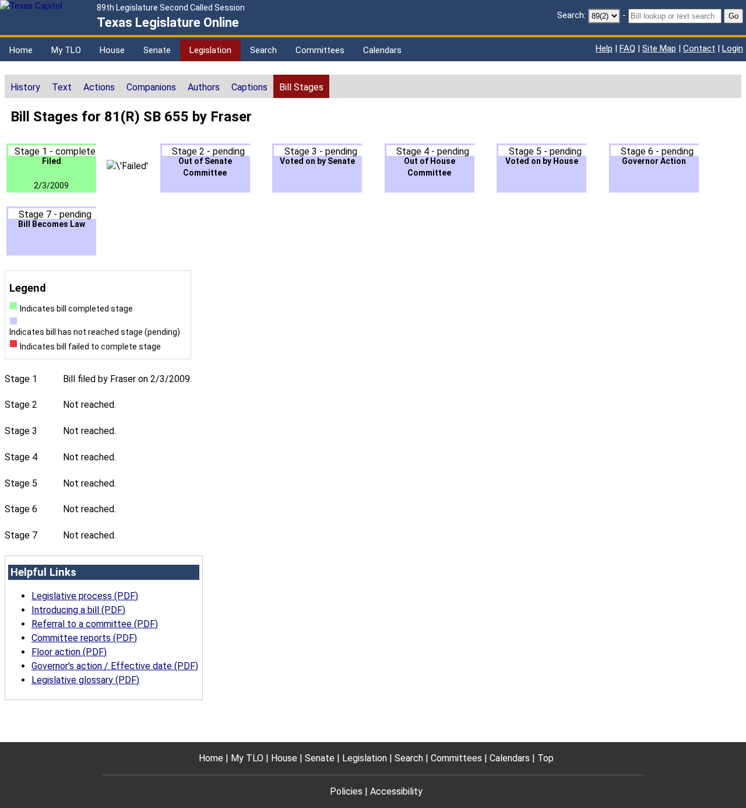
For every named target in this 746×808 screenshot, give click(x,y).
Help (604, 48)
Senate (157, 50)
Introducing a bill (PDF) (78, 609)
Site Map (659, 48)
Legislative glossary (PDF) (85, 679)
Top (545, 758)
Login (732, 48)
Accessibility (396, 791)
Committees (319, 50)
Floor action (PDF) (69, 651)
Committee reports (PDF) (84, 637)
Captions (249, 87)
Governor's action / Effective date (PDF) (114, 665)
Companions (151, 87)
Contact (699, 48)
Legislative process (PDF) (84, 595)
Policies (346, 791)
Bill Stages (301, 87)
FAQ (627, 48)
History (25, 87)
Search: (571, 15)
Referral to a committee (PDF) (94, 623)
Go (733, 16)
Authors (204, 87)
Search (263, 50)
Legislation (210, 50)
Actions (99, 87)
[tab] (25, 86)
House (112, 50)
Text (62, 87)
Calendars (382, 50)
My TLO (66, 50)
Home (21, 50)
